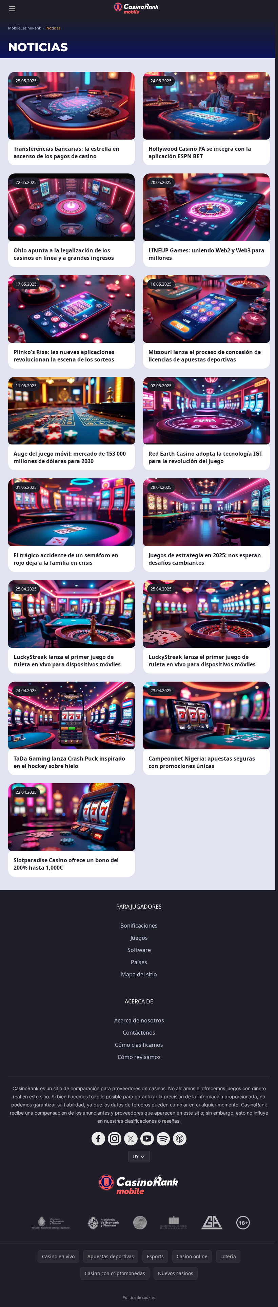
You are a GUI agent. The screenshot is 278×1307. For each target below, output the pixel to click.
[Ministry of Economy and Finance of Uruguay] (103, 1222)
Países (139, 962)
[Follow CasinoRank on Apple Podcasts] (179, 1138)
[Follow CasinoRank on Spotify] (163, 1138)
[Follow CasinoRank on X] (131, 1138)
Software (139, 950)
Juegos (139, 937)
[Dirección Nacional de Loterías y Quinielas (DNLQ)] (51, 1222)
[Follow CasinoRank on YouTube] (147, 1138)
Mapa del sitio (139, 974)
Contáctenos (139, 1032)
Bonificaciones (139, 925)
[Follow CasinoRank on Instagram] (114, 1138)
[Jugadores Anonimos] (140, 1222)
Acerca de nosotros (139, 1020)
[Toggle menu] (12, 9)
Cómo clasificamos (139, 1045)
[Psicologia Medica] (173, 1222)
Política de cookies (139, 1297)
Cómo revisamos (139, 1057)
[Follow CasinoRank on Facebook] (98, 1138)
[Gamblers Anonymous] (212, 1222)
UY (136, 1156)
